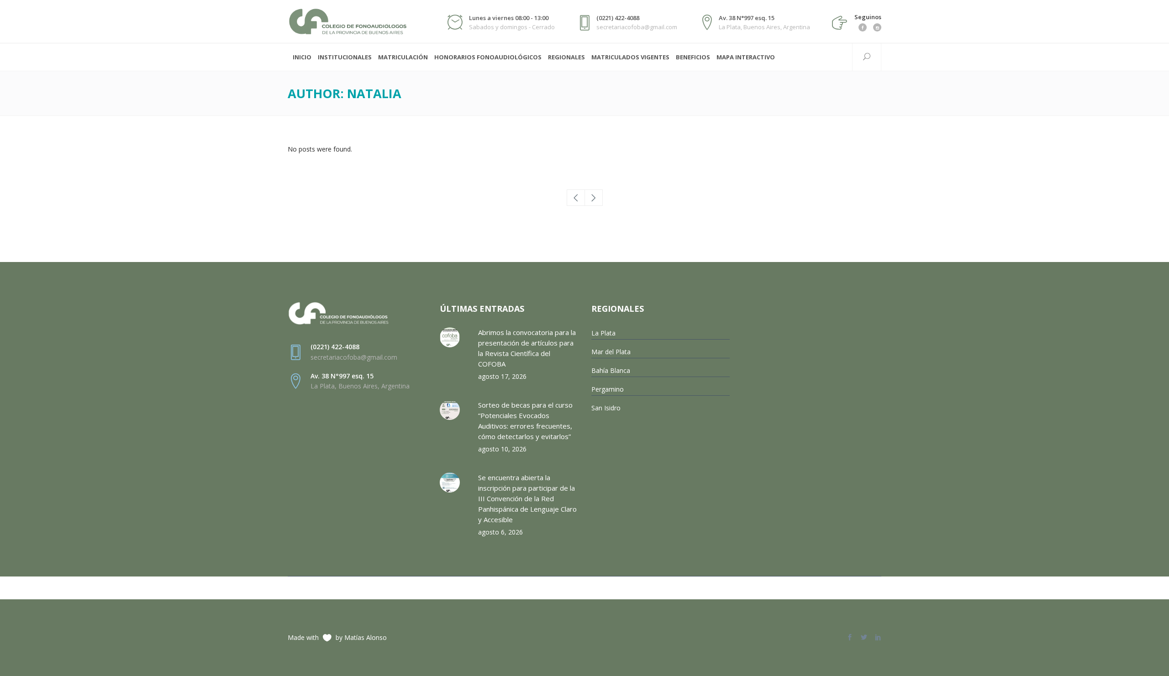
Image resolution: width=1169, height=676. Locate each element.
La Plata (603, 333)
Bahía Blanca (610, 370)
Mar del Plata (611, 351)
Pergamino (607, 389)
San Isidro (606, 408)
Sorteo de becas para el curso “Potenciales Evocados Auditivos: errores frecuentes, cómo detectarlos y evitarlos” (525, 420)
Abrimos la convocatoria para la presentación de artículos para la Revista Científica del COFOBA (527, 348)
